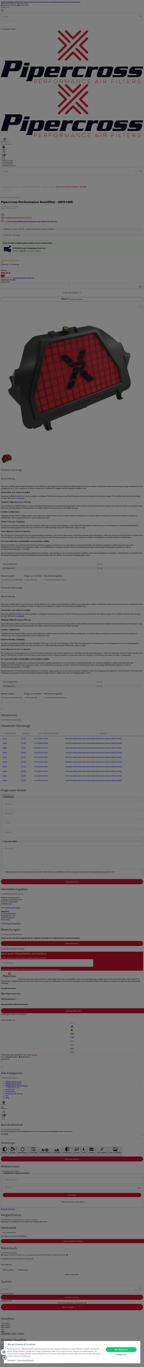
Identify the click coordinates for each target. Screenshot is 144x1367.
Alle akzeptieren (121, 1349)
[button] (4, 1357)
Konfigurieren (121, 1354)
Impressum (12, 1360)
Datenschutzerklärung (25, 1360)
